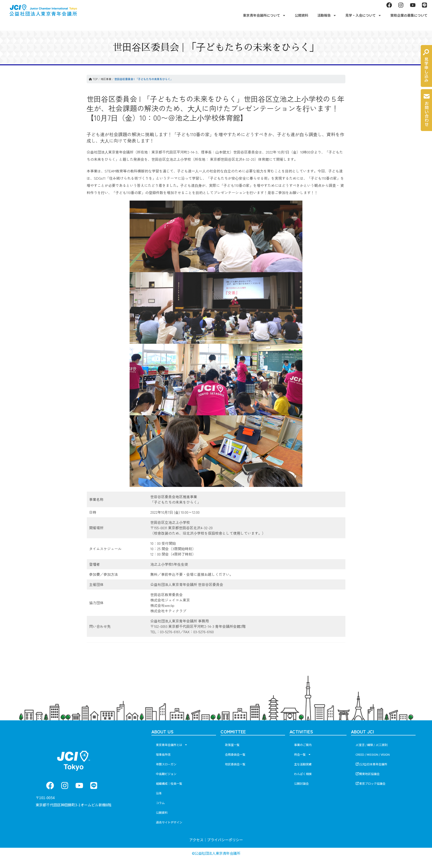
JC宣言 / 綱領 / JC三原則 (372, 745)
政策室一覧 (232, 745)
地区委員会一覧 (235, 764)
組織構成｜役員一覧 (169, 783)
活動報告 (324, 15)
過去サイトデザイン (169, 822)
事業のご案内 (303, 745)
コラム (160, 803)
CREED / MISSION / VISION (373, 754)
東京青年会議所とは (169, 745)
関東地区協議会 (369, 774)
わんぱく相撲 (303, 774)
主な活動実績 (303, 764)
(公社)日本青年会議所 (373, 764)
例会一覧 (300, 754)
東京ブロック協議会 (372, 783)
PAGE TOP (418, 829)
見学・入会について (360, 15)
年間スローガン (166, 764)
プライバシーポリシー (225, 839)
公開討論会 (301, 783)
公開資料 (301, 15)
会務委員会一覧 (235, 754)
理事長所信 (163, 754)
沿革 (159, 793)
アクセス (196, 839)
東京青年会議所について (261, 15)
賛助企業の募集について (409, 15)
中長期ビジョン (166, 774)
